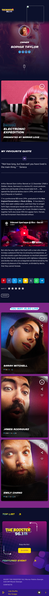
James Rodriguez (16, 429)
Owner (5, 295)
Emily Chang (13, 492)
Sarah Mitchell (16, 365)
